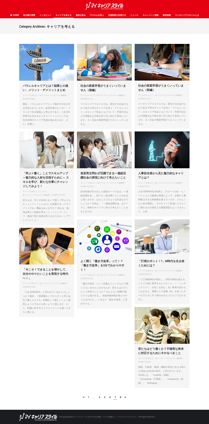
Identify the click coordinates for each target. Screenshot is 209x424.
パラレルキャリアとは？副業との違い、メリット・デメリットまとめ (45, 88)
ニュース (134, 15)
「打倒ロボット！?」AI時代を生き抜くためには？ (161, 263)
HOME (16, 15)
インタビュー (45, 15)
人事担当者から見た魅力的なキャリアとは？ (161, 175)
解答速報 (167, 15)
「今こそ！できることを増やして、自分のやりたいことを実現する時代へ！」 (45, 274)
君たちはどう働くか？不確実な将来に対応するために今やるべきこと (161, 351)
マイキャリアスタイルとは (187, 15)
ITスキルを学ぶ (97, 15)
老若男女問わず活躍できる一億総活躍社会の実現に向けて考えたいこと (103, 175)
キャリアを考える (64, 15)
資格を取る (81, 15)
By (53, 95)
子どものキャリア (87, 95)
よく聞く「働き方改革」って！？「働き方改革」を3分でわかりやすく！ (102, 265)
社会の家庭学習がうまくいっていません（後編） (103, 88)
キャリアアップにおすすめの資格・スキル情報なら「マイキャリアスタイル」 (105, 417)
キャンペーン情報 (151, 15)
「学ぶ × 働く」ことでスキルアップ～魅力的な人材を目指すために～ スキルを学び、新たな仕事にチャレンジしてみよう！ (46, 180)
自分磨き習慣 (29, 15)
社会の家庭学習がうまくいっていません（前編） (161, 88)
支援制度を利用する (117, 15)
